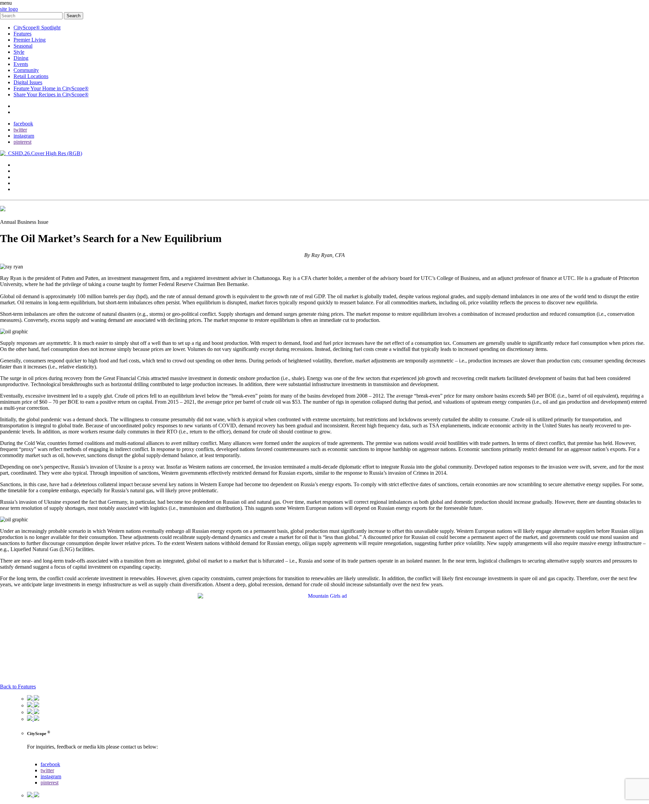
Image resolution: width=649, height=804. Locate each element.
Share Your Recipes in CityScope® (51, 94)
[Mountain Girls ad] (324, 596)
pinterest (22, 142)
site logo (9, 9)
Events (21, 64)
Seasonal (23, 46)
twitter (20, 130)
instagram (24, 136)
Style (19, 52)
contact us (37, 758)
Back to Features (18, 686)
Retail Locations (31, 76)
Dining (21, 58)
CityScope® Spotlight (37, 27)
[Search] (32, 15)
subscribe (23, 112)
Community (26, 70)
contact (21, 106)
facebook (23, 123)
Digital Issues (28, 82)
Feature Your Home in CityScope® (51, 88)
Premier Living (30, 40)
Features (22, 34)
